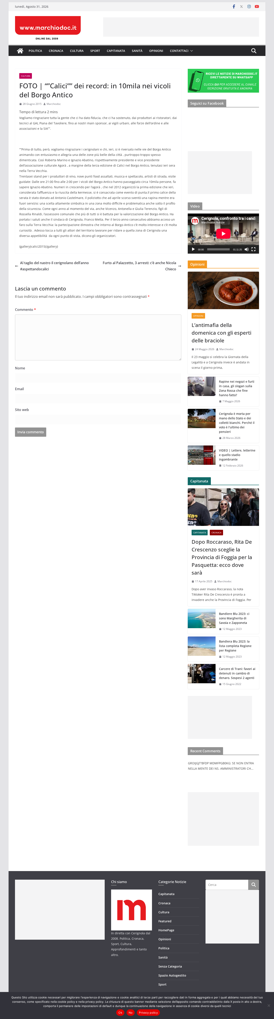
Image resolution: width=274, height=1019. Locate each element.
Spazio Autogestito (172, 975)
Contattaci (179, 51)
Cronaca (56, 51)
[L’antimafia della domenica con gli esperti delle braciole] (223, 290)
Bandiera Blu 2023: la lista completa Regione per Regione (235, 645)
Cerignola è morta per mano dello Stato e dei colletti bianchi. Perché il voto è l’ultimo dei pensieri (237, 423)
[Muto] (246, 249)
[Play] (193, 249)
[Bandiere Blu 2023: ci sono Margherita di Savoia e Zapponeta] (202, 621)
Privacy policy (148, 1012)
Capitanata (116, 51)
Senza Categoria (170, 966)
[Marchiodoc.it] (20, 51)
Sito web (22, 409)
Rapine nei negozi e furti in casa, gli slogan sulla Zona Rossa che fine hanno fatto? (236, 388)
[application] (223, 234)
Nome (20, 368)
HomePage (166, 930)
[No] (269, 1005)
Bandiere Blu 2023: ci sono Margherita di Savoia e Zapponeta (234, 618)
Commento (25, 309)
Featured (164, 921)
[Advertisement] (181, 27)
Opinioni (156, 51)
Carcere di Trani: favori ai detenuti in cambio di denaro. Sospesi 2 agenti (237, 673)
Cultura (76, 51)
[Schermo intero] (253, 249)
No (131, 1012)
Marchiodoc (54, 104)
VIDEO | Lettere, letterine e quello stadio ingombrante (237, 454)
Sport (95, 51)
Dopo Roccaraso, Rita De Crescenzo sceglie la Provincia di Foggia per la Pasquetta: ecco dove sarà (222, 557)
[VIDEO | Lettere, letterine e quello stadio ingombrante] (202, 458)
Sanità (137, 51)
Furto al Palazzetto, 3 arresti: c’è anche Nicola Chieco (139, 265)
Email (19, 389)
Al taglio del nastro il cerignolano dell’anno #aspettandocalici (54, 265)
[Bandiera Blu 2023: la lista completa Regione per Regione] (202, 649)
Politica (35, 51)
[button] (190, 51)
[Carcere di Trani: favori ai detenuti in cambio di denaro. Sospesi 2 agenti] (202, 676)
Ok (120, 1012)
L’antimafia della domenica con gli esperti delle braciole (221, 332)
